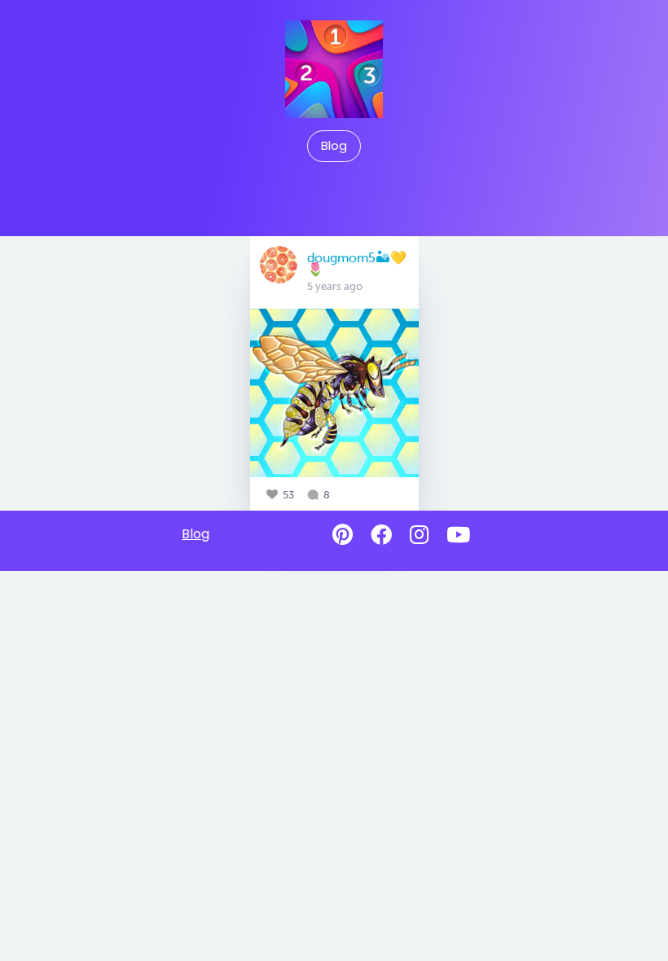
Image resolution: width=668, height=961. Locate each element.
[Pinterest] (342, 535)
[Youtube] (458, 535)
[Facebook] (381, 535)
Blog (334, 146)
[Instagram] (419, 535)
